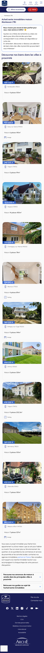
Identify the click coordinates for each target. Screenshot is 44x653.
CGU (22, 619)
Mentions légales (22, 616)
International (22, 629)
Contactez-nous (36, 600)
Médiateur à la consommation (22, 626)
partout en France (24, 557)
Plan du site (35, 597)
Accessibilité (22, 632)
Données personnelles (22, 623)
